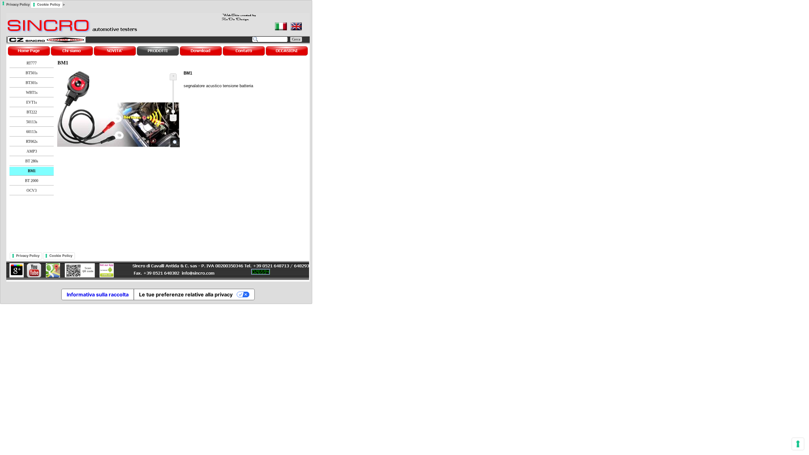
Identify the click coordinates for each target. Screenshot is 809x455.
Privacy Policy (28, 255)
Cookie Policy (60, 255)
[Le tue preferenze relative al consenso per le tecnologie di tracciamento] (798, 444)
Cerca (296, 39)
